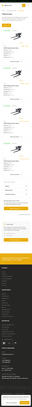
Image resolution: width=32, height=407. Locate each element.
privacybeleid (23, 399)
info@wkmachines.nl (10, 233)
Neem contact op (15, 208)
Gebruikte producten (10, 194)
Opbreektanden (6, 309)
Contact (4, 285)
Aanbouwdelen (9, 190)
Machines (4, 281)
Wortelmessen (6, 305)
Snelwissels (5, 314)
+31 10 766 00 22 (9, 235)
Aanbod (7, 186)
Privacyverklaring (7, 336)
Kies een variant (14, 61)
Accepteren (24, 402)
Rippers (4, 307)
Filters (5, 25)
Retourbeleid (5, 327)
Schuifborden (6, 312)
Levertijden (5, 329)
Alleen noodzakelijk (11, 402)
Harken (4, 300)
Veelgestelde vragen (7, 331)
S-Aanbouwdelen (6, 278)
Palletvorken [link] (21, 10)
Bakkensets (5, 298)
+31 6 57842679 (6, 362)
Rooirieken (5, 303)
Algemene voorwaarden (8, 333)
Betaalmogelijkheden (8, 324)
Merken (4, 283)
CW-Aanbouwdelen (11, 10)
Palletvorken (5, 296)
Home (3, 10)
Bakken (4, 294)
